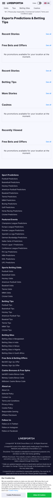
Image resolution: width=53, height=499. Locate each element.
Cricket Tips (7, 330)
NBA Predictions (8, 255)
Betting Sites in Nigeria (11, 349)
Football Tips (7, 305)
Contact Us (6, 397)
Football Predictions (10, 179)
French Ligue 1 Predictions (12, 245)
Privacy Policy (7, 404)
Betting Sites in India (10, 342)
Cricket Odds (7, 296)
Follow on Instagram (10, 427)
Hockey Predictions (10, 186)
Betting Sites (25, 8)
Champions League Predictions (14, 223)
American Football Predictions (14, 189)
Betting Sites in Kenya (10, 346)
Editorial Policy (8, 394)
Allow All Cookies (39, 495)
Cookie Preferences (14, 495)
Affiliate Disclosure (9, 415)
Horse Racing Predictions (12, 211)
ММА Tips (6, 326)
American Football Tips (11, 316)
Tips (14, 8)
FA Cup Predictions (9, 252)
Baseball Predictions (10, 193)
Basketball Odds (8, 275)
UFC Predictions (8, 262)
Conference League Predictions (14, 248)
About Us (5, 390)
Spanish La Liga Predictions (13, 234)
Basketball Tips (8, 309)
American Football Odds (11, 282)
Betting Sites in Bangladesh (13, 339)
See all (48, 34)
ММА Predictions (8, 200)
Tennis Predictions (9, 197)
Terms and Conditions (10, 401)
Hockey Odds (7, 278)
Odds (6, 8)
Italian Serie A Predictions (12, 241)
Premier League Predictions (13, 230)
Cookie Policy (7, 408)
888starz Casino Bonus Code (13, 381)
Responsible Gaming (10, 411)
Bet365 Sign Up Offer (10, 362)
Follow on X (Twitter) (10, 424)
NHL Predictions (8, 259)
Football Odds (7, 271)
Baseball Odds (8, 285)
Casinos (37, 8)
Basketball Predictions (11, 182)
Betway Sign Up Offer (10, 365)
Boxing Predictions (9, 204)
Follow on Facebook (10, 431)
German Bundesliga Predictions (14, 237)
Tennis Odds (7, 289)
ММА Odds (6, 293)
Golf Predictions (8, 207)
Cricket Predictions (9, 214)
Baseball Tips (7, 319)
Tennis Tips (6, 323)
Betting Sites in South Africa (13, 353)
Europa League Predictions (13, 227)
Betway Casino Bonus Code (13, 378)
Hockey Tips (7, 312)
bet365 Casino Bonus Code (13, 374)
